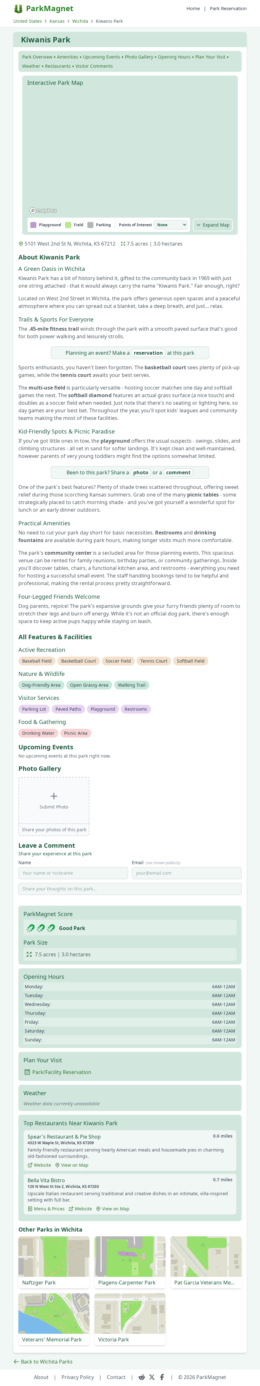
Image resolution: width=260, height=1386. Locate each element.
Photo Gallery (139, 57)
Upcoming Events (101, 57)
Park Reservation (228, 8)
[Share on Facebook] (162, 1377)
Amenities (67, 57)
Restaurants (58, 66)
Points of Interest (135, 225)
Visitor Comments (94, 66)
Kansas (57, 21)
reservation (148, 352)
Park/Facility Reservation (61, 1072)
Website (42, 1165)
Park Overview (37, 57)
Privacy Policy (78, 1377)
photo (140, 472)
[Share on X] (152, 1377)
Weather (31, 66)
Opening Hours (174, 57)
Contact (116, 1377)
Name (24, 862)
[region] (130, 153)
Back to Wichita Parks (47, 1361)
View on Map (74, 1165)
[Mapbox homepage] (43, 210)
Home (193, 8)
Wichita (80, 21)
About (41, 1377)
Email (156, 862)
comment (178, 472)
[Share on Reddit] (142, 1377)
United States (27, 21)
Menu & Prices (49, 1209)
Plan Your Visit (210, 57)
